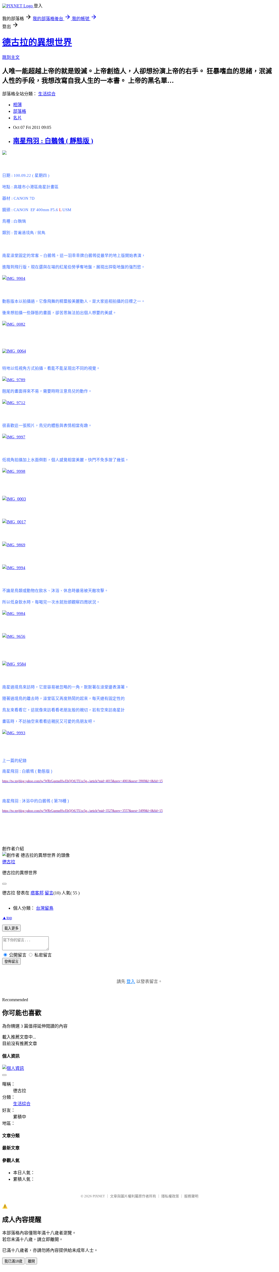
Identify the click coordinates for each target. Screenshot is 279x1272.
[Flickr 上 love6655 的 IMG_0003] (14, 499)
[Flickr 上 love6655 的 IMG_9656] (13, 636)
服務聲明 (191, 1196)
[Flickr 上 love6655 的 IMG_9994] (13, 568)
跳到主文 (11, 57)
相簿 (17, 104)
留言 (49, 893)
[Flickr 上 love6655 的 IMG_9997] (13, 437)
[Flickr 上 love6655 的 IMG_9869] (13, 545)
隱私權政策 (170, 1196)
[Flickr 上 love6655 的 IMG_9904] (13, 278)
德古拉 (8, 862)
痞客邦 (37, 893)
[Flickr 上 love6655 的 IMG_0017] (14, 522)
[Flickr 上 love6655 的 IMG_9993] (13, 733)
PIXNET (99, 1196)
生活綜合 (47, 94)
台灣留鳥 (44, 908)
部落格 (19, 111)
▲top (7, 917)
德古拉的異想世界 (37, 42)
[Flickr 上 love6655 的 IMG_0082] (13, 324)
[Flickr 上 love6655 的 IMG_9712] (13, 402)
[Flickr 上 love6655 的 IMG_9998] (13, 471)
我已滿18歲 (13, 1261)
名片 (17, 118)
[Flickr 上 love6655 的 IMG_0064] (14, 351)
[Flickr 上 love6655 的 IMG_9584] (14, 664)
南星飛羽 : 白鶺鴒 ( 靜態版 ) (53, 140)
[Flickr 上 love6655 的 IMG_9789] (13, 380)
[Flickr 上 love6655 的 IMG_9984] (13, 613)
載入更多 (11, 928)
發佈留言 (11, 962)
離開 (31, 1261)
